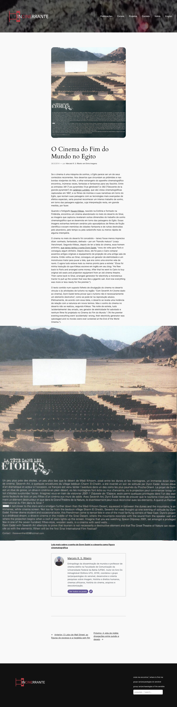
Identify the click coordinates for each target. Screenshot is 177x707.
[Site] (91, 591)
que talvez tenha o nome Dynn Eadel (78, 248)
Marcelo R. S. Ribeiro (74, 163)
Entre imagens (91, 163)
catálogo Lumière (81, 190)
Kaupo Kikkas (77, 211)
